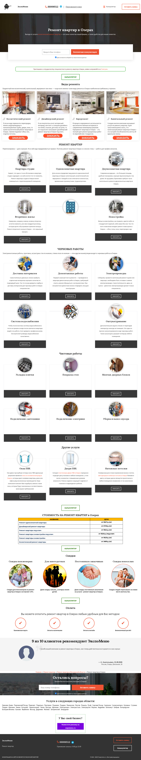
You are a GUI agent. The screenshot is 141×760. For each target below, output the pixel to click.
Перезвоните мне (74, 6)
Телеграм (104, 69)
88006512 (53, 6)
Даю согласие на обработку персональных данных (71, 57)
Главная (39, 672)
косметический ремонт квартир (49, 34)
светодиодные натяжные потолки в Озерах (112, 476)
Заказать (25, 189)
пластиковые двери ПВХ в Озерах (69, 473)
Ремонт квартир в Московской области (71, 672)
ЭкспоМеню (7, 740)
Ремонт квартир (49, 672)
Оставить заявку (130, 7)
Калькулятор (111, 7)
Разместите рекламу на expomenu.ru (70, 726)
